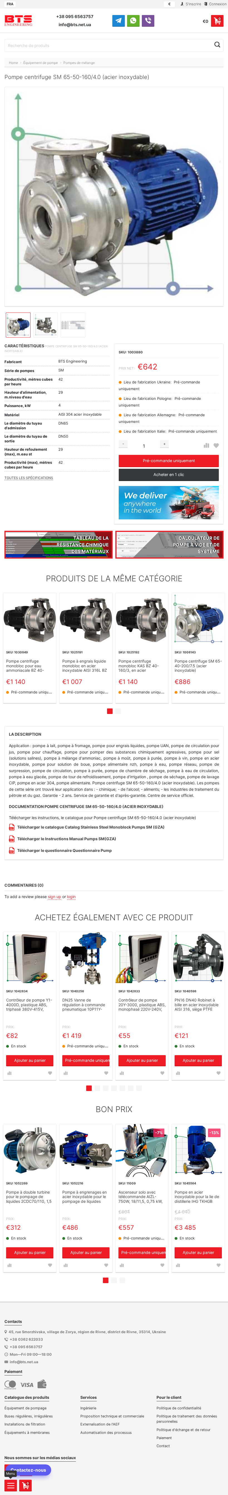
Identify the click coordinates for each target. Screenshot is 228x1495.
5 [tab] (122, 1088)
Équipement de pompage (25, 1408)
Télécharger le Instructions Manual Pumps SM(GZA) (66, 838)
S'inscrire (193, 4)
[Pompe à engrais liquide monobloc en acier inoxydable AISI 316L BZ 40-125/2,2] (86, 619)
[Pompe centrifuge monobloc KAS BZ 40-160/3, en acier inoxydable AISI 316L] (142, 619)
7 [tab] (139, 1088)
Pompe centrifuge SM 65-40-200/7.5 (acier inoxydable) (198, 666)
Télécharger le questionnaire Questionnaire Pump (64, 850)
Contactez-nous (28, 1470)
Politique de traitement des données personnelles (187, 1419)
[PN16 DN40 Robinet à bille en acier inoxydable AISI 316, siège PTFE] (198, 958)
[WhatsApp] (133, 20)
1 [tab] (110, 711)
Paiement (164, 1438)
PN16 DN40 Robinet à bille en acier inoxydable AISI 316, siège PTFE (197, 1005)
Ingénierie (88, 1408)
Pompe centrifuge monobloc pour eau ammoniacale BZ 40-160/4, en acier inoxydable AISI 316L (25, 666)
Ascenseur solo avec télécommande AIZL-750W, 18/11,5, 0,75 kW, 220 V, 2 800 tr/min (140, 1197)
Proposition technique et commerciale (112, 1416)
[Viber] (148, 20)
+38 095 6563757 (74, 16)
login (71, 896)
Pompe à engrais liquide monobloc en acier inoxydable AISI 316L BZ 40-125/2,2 (84, 666)
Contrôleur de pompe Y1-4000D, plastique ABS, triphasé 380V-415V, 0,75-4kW (29, 1005)
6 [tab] (130, 1088)
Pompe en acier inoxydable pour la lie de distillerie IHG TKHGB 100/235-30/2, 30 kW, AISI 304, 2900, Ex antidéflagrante (197, 1197)
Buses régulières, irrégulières (28, 1416)
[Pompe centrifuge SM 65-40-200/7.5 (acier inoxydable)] (198, 619)
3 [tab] (105, 1088)
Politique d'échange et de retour (183, 1430)
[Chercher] (217, 44)
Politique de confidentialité (179, 1408)
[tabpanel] (30, 648)
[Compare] (206, 445)
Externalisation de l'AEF (100, 1424)
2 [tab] (118, 711)
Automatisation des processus (106, 1432)
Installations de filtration (24, 1424)
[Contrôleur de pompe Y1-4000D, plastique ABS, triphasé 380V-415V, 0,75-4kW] (29, 958)
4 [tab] (114, 1088)
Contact (163, 1446)
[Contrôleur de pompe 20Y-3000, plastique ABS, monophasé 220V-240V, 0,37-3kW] (142, 958)
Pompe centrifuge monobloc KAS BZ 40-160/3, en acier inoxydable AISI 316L (138, 666)
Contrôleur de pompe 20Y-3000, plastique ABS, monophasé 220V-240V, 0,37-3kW (142, 1005)
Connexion (217, 4)
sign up (54, 896)
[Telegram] (118, 20)
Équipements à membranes (27, 1432)
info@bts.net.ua (75, 24)
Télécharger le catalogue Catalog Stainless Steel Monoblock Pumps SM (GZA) (91, 827)
